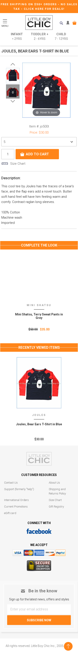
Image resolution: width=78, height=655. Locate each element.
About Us (54, 482)
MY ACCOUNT (68, 23)
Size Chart (55, 500)
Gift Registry (56, 506)
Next (12, 101)
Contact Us (11, 482)
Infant (17, 36)
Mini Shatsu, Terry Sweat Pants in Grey (39, 316)
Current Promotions (16, 506)
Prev (12, 64)
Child (61, 36)
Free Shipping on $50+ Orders (29, 4)
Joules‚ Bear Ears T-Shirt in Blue (39, 424)
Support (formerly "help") (19, 489)
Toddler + (39, 36)
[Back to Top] (68, 646)
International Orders (16, 500)
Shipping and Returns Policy (57, 491)
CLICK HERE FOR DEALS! (44, 8)
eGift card (10, 513)
